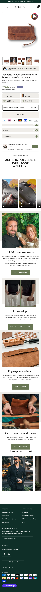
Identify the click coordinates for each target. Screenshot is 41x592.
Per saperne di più (20, 272)
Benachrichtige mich (8, 90)
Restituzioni (5, 522)
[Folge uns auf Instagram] (9, 554)
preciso (21, 130)
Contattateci (6, 515)
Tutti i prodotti (20, 386)
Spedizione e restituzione (9, 519)
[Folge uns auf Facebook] (4, 554)
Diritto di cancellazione (29, 519)
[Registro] (30, 538)
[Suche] (7, 7)
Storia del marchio (7, 512)
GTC (23, 522)
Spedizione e (21, 136)
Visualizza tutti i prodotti (20, 327)
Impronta (25, 512)
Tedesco (19, 562)
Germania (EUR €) (8, 562)
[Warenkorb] (38, 7)
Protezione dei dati (27, 515)
